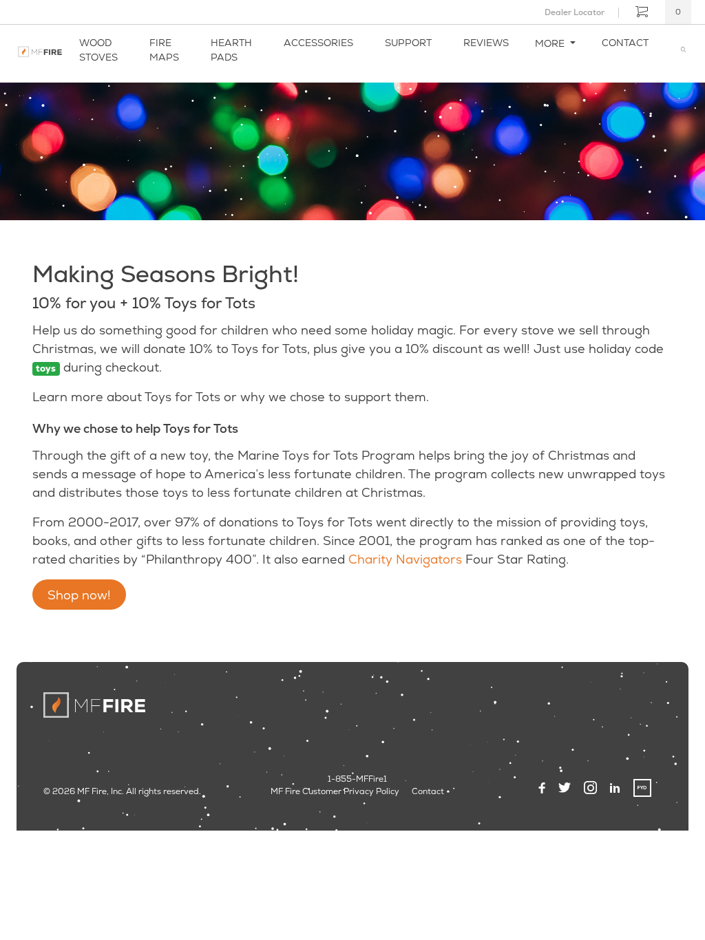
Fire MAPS (164, 49)
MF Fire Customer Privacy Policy (335, 791)
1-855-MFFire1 (357, 778)
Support (408, 42)
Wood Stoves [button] (98, 49)
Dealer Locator (574, 12)
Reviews (486, 42)
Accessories (318, 42)
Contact (625, 42)
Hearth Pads (231, 49)
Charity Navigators (405, 559)
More (551, 43)
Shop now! (79, 595)
